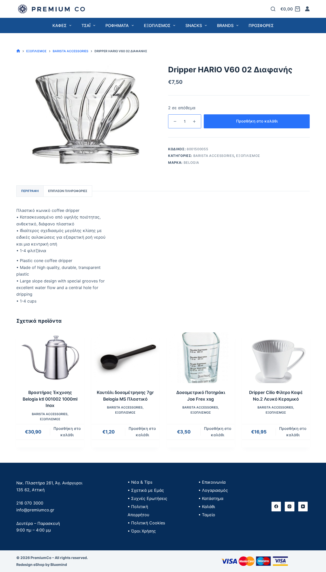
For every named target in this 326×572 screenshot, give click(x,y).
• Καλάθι (206, 506)
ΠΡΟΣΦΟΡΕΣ (261, 25)
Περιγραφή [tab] (30, 191)
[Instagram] (289, 506)
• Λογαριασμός (213, 490)
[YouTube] (303, 506)
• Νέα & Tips (140, 482)
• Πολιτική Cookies (146, 522)
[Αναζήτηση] (273, 9)
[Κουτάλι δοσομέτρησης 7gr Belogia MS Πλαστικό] (125, 357)
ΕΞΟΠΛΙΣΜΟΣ (248, 156)
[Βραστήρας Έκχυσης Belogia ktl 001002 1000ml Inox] (50, 357)
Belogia (191, 162)
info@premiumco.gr (35, 509)
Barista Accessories (213, 156)
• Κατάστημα (210, 498)
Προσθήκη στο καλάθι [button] (67, 431)
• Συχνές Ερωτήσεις (147, 498)
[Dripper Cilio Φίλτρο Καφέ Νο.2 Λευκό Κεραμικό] (276, 357)
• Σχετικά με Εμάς (146, 490)
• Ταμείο (206, 514)
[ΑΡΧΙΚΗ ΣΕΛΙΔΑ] (18, 51)
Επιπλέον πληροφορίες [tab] (67, 191)
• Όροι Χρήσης (142, 531)
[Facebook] (276, 506)
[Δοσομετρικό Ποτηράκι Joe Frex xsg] (201, 357)
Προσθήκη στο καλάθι (257, 121)
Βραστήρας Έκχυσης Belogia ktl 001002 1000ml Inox (50, 399)
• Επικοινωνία (212, 482)
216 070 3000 (29, 503)
